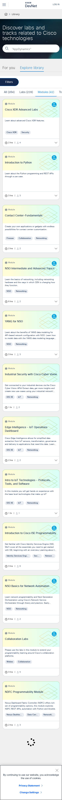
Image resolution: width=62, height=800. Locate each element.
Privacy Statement (29, 785)
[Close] (57, 770)
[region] (31, 782)
